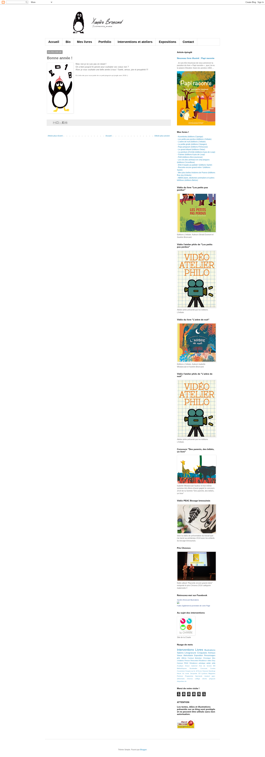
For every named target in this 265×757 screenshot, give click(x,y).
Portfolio (104, 41)
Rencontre (194, 660)
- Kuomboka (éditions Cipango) (190, 137)
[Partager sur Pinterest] (66, 122)
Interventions (185, 649)
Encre (200, 671)
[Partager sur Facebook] (63, 122)
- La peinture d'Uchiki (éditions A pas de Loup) (196, 152)
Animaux (211, 653)
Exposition (198, 655)
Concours (203, 668)
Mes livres (84, 41)
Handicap (212, 671)
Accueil (53, 41)
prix (178, 658)
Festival (191, 658)
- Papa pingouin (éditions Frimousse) (192, 147)
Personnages (209, 655)
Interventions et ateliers (135, 41)
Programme (189, 676)
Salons (180, 652)
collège (197, 679)
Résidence (203, 660)
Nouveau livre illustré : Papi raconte (195, 58)
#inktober (198, 658)
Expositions (167, 41)
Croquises (202, 652)
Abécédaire (188, 655)
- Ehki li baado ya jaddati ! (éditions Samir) (194, 165)
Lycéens (204, 673)
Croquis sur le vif (191, 671)
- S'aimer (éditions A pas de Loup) (191, 154)
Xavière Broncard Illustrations (188, 600)
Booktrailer (193, 668)
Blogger (143, 750)
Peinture (180, 676)
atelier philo (210, 663)
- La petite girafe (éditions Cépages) (192, 144)
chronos (190, 679)
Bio (68, 41)
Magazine (211, 673)
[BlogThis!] (57, 122)
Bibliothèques (182, 668)
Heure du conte (183, 673)
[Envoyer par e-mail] (54, 122)
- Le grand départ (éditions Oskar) (191, 149)
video (209, 660)
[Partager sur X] (60, 122)
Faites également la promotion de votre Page (193, 606)
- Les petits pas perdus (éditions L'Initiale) (194, 139)
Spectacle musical (202, 676)
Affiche (183, 658)
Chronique (207, 658)
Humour (180, 663)
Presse (187, 660)
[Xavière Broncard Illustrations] (178, 603)
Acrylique (180, 666)
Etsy (213, 660)
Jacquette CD (195, 673)
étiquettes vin (181, 681)
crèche (204, 679)
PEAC (186, 663)
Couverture (181, 671)
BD (214, 666)
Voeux (179, 655)
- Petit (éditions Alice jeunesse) (190, 157)
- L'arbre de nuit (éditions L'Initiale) (191, 142)
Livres (199, 649)
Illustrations (209, 650)
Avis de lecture (205, 666)
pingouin (212, 679)
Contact (188, 41)
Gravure (205, 671)
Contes (212, 668)
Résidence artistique (197, 663)
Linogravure (190, 652)
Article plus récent (55, 136)
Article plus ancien (162, 136)
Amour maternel (191, 666)
